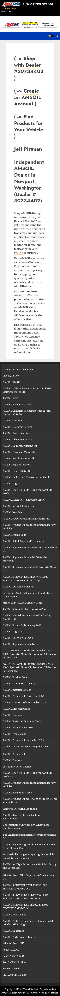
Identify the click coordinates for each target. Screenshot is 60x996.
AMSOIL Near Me (12, 512)
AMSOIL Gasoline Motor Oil (18, 458)
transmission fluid (25, 233)
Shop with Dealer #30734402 (29, 65)
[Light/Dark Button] (51, 36)
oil (43, 229)
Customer (20, 266)
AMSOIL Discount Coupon (17, 439)
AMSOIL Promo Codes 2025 (18, 727)
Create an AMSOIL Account (27, 97)
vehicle (18, 252)
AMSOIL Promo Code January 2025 (22, 625)
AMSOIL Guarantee (13, 930)
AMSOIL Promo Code (14, 534)
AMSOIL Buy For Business (17, 404)
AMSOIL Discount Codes (16, 708)
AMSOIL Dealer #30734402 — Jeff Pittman (26, 746)
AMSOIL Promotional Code (18, 369)
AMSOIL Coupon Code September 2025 (24, 702)
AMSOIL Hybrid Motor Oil (17, 471)
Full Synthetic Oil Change (17, 766)
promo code (21, 299)
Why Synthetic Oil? (13, 943)
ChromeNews (37, 992)
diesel (22, 237)
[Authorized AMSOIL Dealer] (28, 4)
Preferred (35, 262)
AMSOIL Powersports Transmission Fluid (26, 518)
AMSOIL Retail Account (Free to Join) (23, 541)
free (16, 274)
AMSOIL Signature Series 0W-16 (20, 644)
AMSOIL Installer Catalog (17, 689)
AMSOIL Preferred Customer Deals (22, 721)
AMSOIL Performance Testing (19, 937)
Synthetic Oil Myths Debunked (20, 808)
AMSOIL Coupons (12, 420)
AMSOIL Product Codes (16, 677)
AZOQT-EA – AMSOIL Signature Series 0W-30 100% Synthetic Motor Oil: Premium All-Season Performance (29, 654)
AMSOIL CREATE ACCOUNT (18, 638)
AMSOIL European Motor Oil (19, 452)
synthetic (27, 229)
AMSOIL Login (11, 483)
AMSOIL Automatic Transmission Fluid (25, 609)
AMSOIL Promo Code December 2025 (23, 740)
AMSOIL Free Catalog (14, 734)
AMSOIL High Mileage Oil (17, 464)
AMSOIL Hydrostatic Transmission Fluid (26, 477)
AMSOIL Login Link (14, 631)
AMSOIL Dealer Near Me (16, 433)
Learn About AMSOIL (14, 956)
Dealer (18, 221)
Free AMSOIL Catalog (14, 974)
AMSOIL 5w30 (10, 398)
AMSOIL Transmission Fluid (19, 586)
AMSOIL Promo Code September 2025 (23, 696)
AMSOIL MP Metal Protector (18, 506)
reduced (27, 270)
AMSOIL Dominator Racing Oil (20, 445)
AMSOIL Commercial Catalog (19, 683)
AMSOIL (26, 213)
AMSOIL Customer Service (17, 427)
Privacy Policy (11, 375)
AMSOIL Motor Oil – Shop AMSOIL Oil (24, 499)
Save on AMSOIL (12, 968)
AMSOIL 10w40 (11, 382)
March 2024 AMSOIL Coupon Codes (23, 602)
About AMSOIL (11, 949)
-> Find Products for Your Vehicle (28, 123)
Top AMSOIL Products (15, 962)
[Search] (57, 36)
